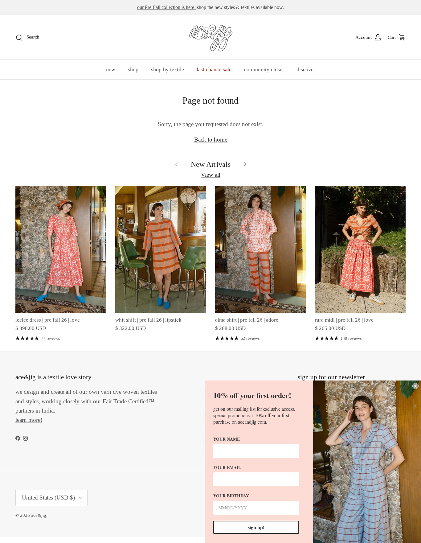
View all (210, 174)
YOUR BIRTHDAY (231, 495)
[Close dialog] (415, 386)
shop (133, 69)
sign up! (256, 527)
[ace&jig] (210, 37)
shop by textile (167, 69)
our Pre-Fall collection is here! (166, 7)
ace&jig (38, 515)
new (110, 69)
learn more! (28, 420)
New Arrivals (211, 164)
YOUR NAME (226, 439)
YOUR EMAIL (227, 467)
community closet (264, 69)
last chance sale (214, 69)
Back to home (210, 139)
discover (305, 69)
